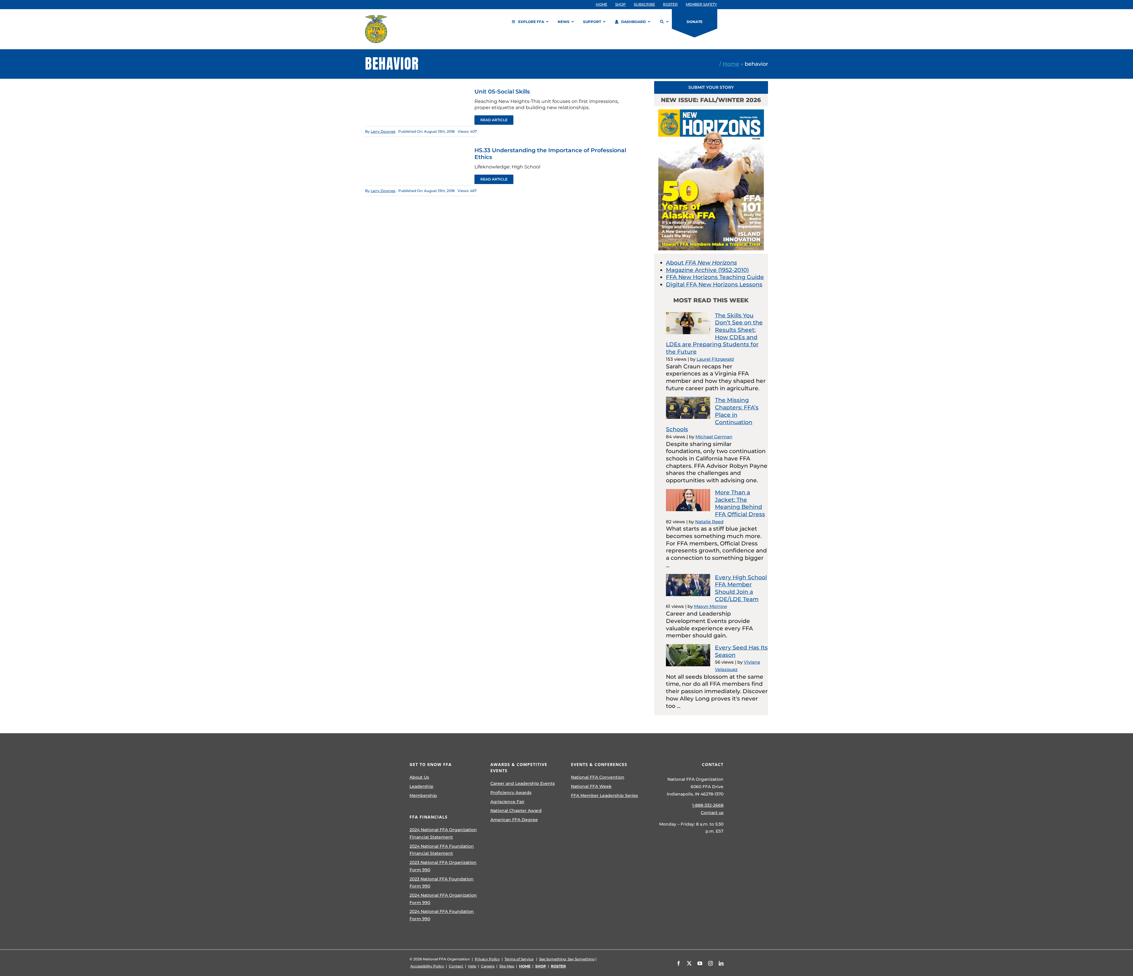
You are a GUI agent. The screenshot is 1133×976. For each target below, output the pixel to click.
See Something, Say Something (567, 959)
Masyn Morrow (710, 606)
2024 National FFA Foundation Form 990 (442, 915)
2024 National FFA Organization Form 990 (443, 899)
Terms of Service (519, 959)
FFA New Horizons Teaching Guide (715, 277)
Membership (423, 795)
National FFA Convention (597, 777)
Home (731, 64)
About (701, 262)
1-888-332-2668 (707, 805)
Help (472, 966)
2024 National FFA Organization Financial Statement (443, 833)
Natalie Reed (709, 521)
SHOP (540, 966)
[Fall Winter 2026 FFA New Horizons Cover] (711, 109)
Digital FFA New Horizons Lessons (714, 284)
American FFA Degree (514, 819)
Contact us (712, 812)
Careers (488, 966)
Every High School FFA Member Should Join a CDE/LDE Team (741, 588)
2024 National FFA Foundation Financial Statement (442, 850)
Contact (456, 966)
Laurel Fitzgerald (715, 359)
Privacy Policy (487, 959)
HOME (525, 966)
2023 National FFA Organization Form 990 (443, 866)
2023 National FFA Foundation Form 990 (442, 882)
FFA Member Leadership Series (604, 795)
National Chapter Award (516, 810)
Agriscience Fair (507, 801)
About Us (419, 777)
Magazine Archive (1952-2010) (707, 270)
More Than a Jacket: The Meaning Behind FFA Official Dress (740, 503)
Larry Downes (383, 131)
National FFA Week (591, 786)
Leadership (421, 786)
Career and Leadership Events (522, 783)
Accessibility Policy (427, 966)
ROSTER (558, 966)
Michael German (713, 436)
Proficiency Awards (510, 792)
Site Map (506, 966)
